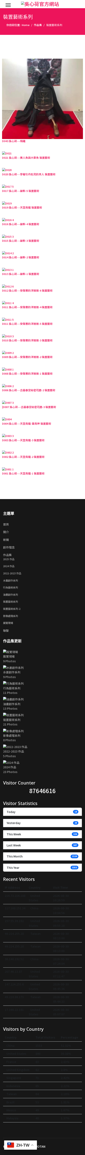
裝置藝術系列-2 (11, 609)
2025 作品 (8, 559)
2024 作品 (8, 566)
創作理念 (9, 547)
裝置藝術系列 (10, 601)
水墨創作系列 (10, 580)
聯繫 (6, 630)
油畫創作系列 (10, 594)
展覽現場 (8, 623)
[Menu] (8, 5)
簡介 (6, 532)
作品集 (7, 555)
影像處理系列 (10, 616)
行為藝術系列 (10, 587)
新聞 (6, 540)
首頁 (6, 524)
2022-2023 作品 (12, 573)
